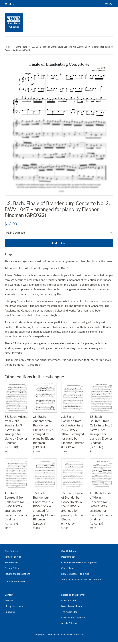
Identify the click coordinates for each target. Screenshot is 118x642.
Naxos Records (68, 600)
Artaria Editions (69, 623)
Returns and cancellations (17, 573)
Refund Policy (12, 562)
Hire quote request (14, 606)
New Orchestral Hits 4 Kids (75, 573)
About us (9, 600)
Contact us (10, 611)
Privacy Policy (12, 568)
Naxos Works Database (73, 617)
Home (7, 47)
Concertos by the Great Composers (79, 562)
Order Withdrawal (16, 581)
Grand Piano (21, 47)
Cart (111, 4)
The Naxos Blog (69, 611)
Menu (11, 4)
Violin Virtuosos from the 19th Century (81, 579)
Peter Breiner (68, 556)
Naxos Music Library (71, 606)
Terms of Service (13, 556)
